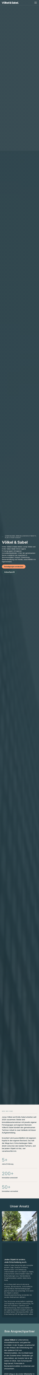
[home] (10, 3)
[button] (35, 2)
